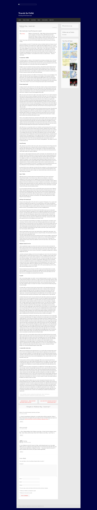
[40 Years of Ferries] (66, 54)
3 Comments (54, 27)
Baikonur (22, 395)
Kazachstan (26, 395)
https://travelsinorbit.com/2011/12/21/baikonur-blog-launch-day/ (36, 419)
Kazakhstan (33, 394)
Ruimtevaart (38, 394)
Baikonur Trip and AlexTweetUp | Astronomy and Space (30, 412)
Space (43, 394)
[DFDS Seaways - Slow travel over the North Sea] (73, 61)
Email (21, 481)
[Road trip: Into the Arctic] (73, 75)
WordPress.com (40, 506)
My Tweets (64, 34)
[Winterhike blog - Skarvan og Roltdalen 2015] (73, 82)
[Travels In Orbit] (27, 4)
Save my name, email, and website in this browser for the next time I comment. (34, 488)
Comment (22, 463)
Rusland (37, 395)
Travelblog (47, 394)
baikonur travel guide (23, 427)
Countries (24, 394)
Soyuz (43, 395)
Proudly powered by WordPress (24, 506)
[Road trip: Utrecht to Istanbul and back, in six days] (73, 54)
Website (21, 485)
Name (21, 478)
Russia (40, 395)
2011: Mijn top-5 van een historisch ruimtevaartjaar (48, 402)
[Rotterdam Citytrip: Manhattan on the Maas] (66, 75)
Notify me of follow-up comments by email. (28, 490)
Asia (21, 394)
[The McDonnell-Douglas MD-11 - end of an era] (73, 67)
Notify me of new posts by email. (26, 492)
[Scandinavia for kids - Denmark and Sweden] (66, 46)
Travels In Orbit (26, 13)
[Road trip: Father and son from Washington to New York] (73, 46)
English (28, 394)
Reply (21, 421)
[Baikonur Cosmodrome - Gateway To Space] (66, 62)
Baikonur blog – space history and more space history (28, 402)
